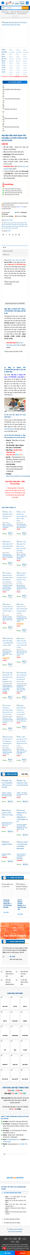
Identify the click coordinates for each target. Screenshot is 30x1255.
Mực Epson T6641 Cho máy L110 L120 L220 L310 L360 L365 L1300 (22, 653)
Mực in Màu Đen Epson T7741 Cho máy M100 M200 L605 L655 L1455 (22, 752)
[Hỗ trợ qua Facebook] (4, 1231)
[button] (2, 2)
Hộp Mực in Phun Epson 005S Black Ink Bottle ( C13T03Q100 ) (8, 556)
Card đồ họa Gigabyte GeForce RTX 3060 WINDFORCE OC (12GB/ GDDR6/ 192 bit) (22, 827)
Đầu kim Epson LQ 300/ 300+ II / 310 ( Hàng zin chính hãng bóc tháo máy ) (7, 752)
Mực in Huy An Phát (14, 228)
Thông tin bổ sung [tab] (8, 251)
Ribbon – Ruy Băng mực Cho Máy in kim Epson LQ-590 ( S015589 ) (21, 557)
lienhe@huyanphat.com (13, 1139)
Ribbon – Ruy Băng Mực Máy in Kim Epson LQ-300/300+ (8, 526)
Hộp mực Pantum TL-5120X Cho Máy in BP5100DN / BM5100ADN (22, 856)
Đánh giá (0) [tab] (6, 254)
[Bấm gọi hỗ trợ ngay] (4, 1248)
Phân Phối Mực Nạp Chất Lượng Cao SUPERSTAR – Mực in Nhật (7, 653)
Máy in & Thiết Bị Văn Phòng (19, 12)
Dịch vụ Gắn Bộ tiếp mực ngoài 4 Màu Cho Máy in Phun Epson (22, 526)
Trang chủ (5, 12)
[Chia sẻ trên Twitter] (9, 234)
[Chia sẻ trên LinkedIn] (19, 234)
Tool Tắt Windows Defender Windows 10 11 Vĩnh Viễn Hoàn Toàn (22, 904)
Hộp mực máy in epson (9, 222)
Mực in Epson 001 (5, 228)
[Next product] (13, 16)
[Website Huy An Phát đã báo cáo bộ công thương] (15, 1231)
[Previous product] (16, 16)
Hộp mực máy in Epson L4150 (20, 222)
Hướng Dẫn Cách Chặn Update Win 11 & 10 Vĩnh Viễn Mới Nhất (7, 903)
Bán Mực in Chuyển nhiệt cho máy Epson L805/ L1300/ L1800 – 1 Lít (8, 619)
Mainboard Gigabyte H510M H (6, 854)
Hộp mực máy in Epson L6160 (21, 224)
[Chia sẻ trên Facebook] (6, 234)
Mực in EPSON (22, 13)
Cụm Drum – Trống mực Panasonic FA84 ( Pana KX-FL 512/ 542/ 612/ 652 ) (8, 720)
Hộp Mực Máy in (11, 13)
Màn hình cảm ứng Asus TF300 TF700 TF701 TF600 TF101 (7, 824)
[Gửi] (25, 7)
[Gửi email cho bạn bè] (12, 234)
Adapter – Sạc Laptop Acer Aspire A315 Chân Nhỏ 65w (22, 794)
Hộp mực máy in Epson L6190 (21, 226)
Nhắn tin (11, 533)
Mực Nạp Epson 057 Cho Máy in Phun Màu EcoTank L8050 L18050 (22, 619)
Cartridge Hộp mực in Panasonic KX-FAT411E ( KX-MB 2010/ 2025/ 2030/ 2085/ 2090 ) (21, 688)
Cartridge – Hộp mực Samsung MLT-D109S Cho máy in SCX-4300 (7, 794)
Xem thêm (25, 774)
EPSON (8, 230)
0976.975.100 (10, 455)
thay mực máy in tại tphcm (17, 260)
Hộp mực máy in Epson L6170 (8, 226)
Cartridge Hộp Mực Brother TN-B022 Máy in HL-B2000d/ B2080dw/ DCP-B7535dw (7, 688)
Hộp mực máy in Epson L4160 (8, 224)
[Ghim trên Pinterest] (15, 234)
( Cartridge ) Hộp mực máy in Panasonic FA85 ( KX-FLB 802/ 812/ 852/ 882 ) (7, 588)
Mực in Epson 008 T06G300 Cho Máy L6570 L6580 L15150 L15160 (21, 588)
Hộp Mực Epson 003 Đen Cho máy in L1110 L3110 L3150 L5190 (22, 719)
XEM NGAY (15, 929)
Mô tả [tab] (4, 247)
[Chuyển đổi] (2, 1192)
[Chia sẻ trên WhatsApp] (3, 234)
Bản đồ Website (24, 1244)
